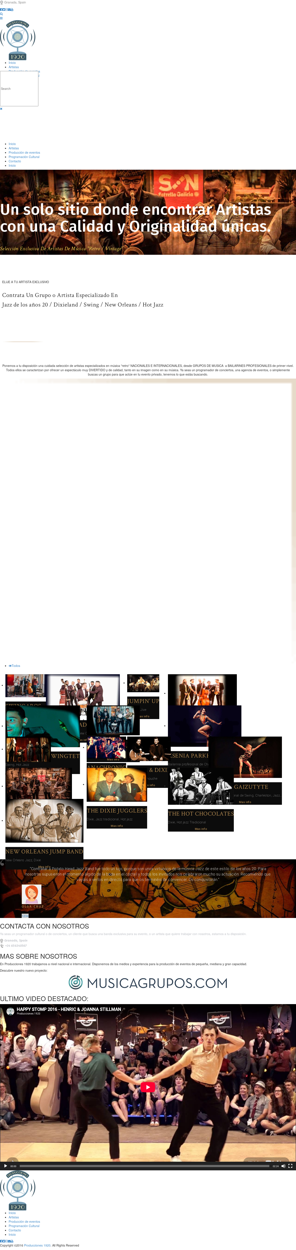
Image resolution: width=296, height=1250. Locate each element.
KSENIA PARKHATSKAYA (202, 756)
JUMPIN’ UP (143, 701)
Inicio (12, 62)
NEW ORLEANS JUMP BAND (44, 852)
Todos (16, 665)
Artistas (14, 67)
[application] (148, 1087)
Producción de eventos (24, 152)
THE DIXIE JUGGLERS (117, 811)
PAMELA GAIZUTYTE (238, 787)
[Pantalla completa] (290, 1166)
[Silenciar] (283, 1166)
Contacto (15, 161)
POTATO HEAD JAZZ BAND (83, 725)
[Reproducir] (5, 1166)
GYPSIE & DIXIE (149, 770)
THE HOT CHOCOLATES (201, 814)
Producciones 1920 (37, 1245)
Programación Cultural (24, 157)
